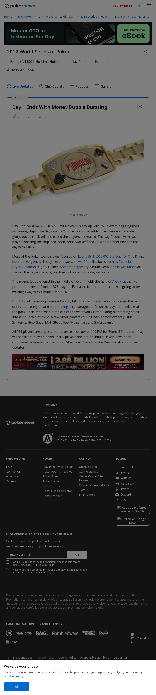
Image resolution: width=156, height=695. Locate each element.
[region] (78, 677)
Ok (16, 686)
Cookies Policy (14, 676)
